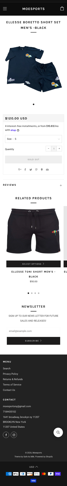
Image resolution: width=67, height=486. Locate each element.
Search (6, 368)
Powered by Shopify (44, 457)
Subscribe (32, 341)
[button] (58, 432)
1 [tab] (28, 293)
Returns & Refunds (13, 379)
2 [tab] (32, 293)
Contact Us (9, 390)
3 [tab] (35, 293)
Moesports (33, 9)
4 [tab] (38, 293)
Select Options (31, 264)
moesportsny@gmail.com (17, 406)
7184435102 (9, 411)
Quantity (9, 149)
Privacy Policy (10, 373)
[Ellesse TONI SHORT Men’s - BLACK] (33, 233)
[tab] (33, 104)
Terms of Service (12, 384)
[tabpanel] (33, 69)
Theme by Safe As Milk (24, 457)
